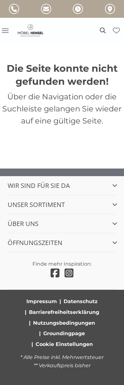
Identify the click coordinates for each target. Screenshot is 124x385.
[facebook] (55, 273)
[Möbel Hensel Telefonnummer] (14, 9)
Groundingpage (64, 333)
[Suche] (102, 30)
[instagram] (69, 273)
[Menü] (5, 30)
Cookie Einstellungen (64, 344)
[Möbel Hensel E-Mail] (46, 9)
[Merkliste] (116, 30)
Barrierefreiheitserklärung (64, 312)
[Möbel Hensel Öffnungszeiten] (78, 9)
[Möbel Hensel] (34, 30)
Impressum (41, 301)
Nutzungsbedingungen (64, 323)
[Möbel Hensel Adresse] (110, 9)
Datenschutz (81, 301)
